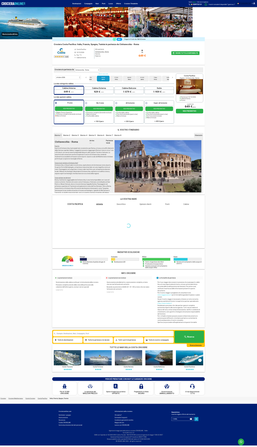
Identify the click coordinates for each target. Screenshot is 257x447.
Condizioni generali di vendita (124, 412)
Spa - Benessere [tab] (133, 209)
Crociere (3, 391)
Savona (97, 54)
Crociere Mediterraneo (15, 391)
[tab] (88, 62)
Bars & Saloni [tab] (59, 209)
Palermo (98, 56)
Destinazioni (76, 3)
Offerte (118, 3)
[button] (222, 4)
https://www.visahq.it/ (165, 295)
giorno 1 (58, 135)
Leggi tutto (59, 282)
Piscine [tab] (78, 209)
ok (196, 411)
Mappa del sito (119, 415)
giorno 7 (109, 135)
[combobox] (114, 326)
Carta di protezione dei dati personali (70, 417)
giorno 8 (117, 135)
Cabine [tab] (186, 204)
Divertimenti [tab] (197, 209)
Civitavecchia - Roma (82, 70)
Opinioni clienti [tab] (145, 204)
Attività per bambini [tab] (156, 209)
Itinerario (198, 135)
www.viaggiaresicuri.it (165, 287)
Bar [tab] (115, 209)
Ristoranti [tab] (178, 209)
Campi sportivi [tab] (97, 209)
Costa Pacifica (42, 391)
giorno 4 (83, 135)
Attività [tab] (99, 204)
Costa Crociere (30, 391)
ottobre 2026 (60, 77)
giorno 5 (92, 135)
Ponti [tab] (167, 204)
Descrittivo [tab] (121, 204)
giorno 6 (100, 135)
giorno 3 (75, 135)
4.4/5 (66, 56)
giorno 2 (66, 135)
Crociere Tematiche (131, 3)
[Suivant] (200, 352)
